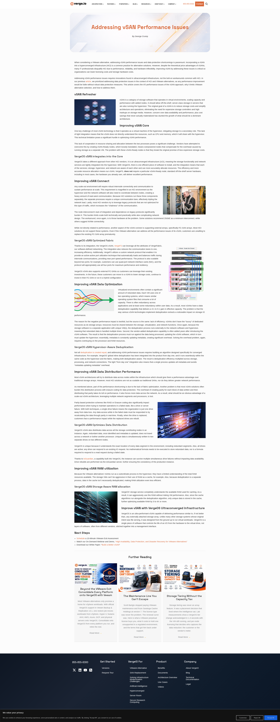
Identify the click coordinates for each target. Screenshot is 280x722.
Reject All (257, 718)
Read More (96, 633)
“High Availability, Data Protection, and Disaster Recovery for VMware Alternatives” (151, 542)
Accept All (270, 718)
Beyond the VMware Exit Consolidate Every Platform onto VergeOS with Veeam (96, 592)
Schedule (81, 538)
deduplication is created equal (93, 352)
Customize (243, 718)
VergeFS (118, 246)
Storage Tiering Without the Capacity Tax (184, 597)
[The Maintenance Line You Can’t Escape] (140, 565)
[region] (140, 715)
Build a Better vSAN (110, 545)
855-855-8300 (188, 4)
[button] (207, 4)
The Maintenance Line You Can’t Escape (140, 597)
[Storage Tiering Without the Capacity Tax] (184, 565)
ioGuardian (88, 459)
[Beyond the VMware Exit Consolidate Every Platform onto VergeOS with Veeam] (95, 565)
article (88, 81)
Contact (199, 4)
